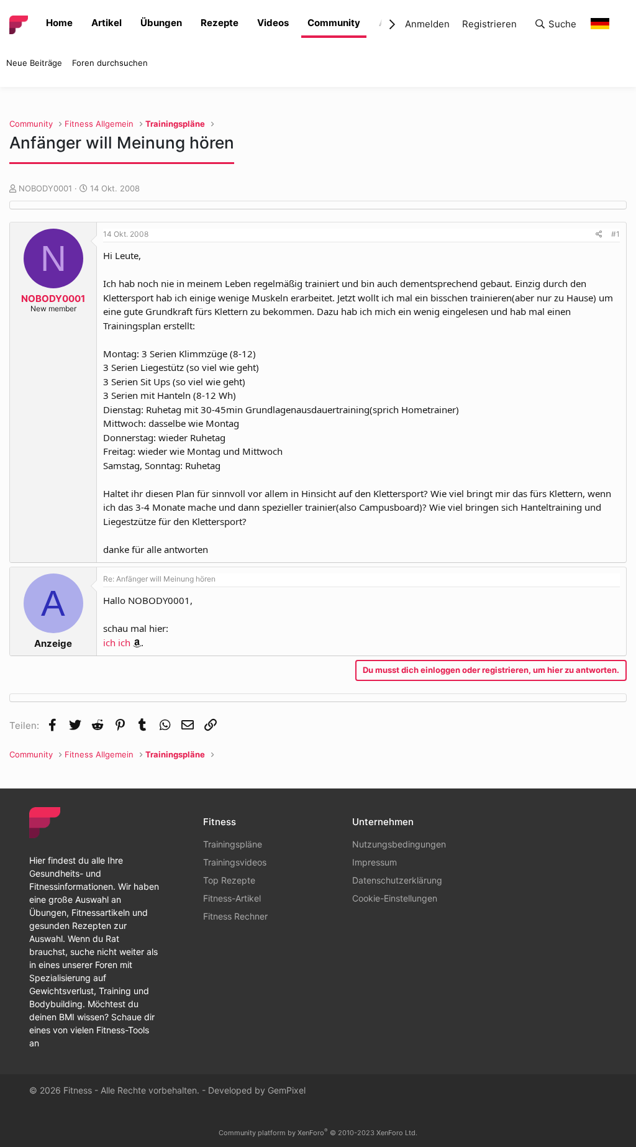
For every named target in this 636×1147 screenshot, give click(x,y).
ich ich (116, 642)
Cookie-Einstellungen (394, 898)
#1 (615, 234)
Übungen (161, 23)
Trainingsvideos (234, 862)
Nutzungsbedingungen (399, 844)
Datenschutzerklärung (397, 880)
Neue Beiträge (34, 63)
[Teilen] (599, 234)
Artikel (106, 23)
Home (59, 23)
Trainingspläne (232, 844)
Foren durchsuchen (110, 63)
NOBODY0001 (45, 188)
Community (333, 23)
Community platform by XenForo (318, 1132)
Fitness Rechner (235, 916)
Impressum (374, 862)
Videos (273, 23)
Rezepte (219, 23)
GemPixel (287, 1090)
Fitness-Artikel (232, 898)
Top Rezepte (229, 880)
